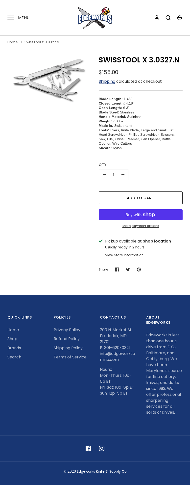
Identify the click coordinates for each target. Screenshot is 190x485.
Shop (12, 339)
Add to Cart (140, 197)
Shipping (107, 81)
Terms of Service (70, 357)
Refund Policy (67, 339)
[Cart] (179, 17)
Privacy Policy (67, 330)
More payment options (140, 225)
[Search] (168, 17)
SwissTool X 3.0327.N (41, 42)
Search (14, 357)
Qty (103, 164)
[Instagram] (101, 448)
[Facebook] (88, 448)
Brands (14, 348)
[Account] (156, 17)
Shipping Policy (68, 348)
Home (12, 42)
